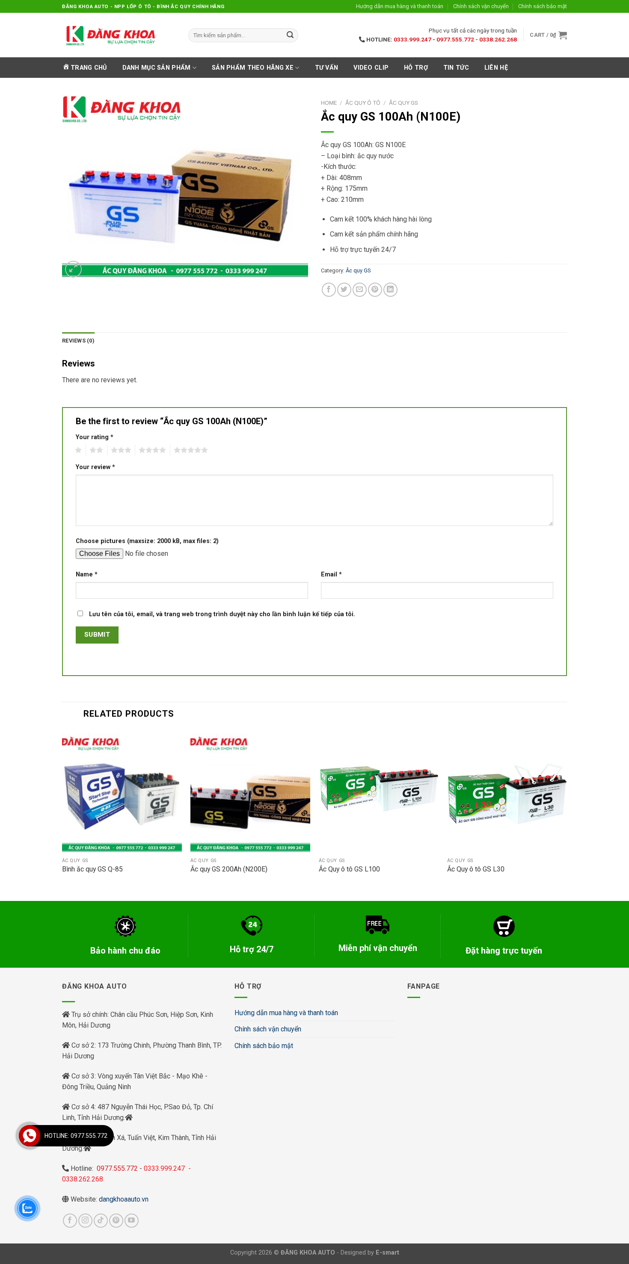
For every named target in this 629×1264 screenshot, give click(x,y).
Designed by (370, 1252)
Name (87, 574)
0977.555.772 (118, 1168)
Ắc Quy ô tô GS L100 (349, 869)
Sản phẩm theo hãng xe (253, 67)
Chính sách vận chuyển (481, 6)
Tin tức (456, 67)
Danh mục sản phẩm (156, 67)
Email (331, 574)
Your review (95, 467)
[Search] (290, 35)
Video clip (371, 67)
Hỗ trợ (416, 67)
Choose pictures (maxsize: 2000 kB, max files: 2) (147, 541)
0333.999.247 (412, 39)
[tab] (78, 340)
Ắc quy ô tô (362, 102)
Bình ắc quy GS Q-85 (92, 869)
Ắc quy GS (403, 102)
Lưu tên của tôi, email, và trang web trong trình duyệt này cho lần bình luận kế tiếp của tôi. (222, 614)
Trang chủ (89, 67)
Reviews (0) (78, 340)
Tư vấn (326, 67)
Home (329, 102)
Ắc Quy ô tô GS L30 (475, 869)
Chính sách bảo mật (542, 6)
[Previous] (62, 814)
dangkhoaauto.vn (123, 1199)
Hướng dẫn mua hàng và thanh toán (399, 6)
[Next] (566, 814)
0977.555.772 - (457, 39)
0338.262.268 (498, 39)
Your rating (94, 437)
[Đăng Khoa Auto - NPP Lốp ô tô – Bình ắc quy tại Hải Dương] (110, 35)
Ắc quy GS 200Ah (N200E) (228, 869)
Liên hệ (496, 67)
